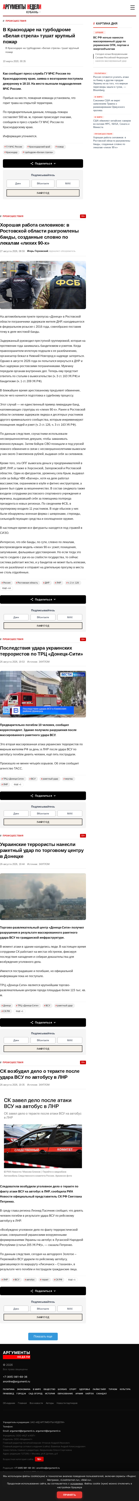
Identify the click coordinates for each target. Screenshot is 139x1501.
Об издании (9, 1403)
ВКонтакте (43, 183)
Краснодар (11, 152)
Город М (21, 1393)
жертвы (68, 779)
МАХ (68, 183)
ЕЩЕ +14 (6, 588)
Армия (79, 1393)
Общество (49, 1389)
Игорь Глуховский (37, 251)
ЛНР (58, 583)
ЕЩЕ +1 (17, 784)
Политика (8, 1389)
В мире (37, 1389)
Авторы (50, 1403)
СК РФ (6, 1011)
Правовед (8, 1393)
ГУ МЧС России (13, 147)
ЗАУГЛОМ (44, 661)
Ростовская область (27, 583)
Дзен (18, 183)
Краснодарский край (39, 147)
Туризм (113, 1389)
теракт (44, 1279)
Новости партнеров (67, 1403)
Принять (69, 1494)
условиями (76, 1483)
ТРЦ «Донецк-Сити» (13, 779)
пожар (60, 147)
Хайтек (89, 1393)
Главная (22, 1403)
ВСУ (33, 779)
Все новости (36, 1403)
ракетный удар (49, 779)
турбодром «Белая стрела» (38, 152)
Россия (6, 583)
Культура (125, 1389)
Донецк (6, 1005)
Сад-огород (36, 1393)
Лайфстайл (99, 1389)
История (50, 1393)
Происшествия (16, 21)
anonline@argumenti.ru (16, 1381)
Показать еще (43, 1336)
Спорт (73, 1389)
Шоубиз (62, 1389)
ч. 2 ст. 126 (72, 583)
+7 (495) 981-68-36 (15, 1376)
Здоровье (84, 1389)
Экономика (23, 1389)
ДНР (46, 583)
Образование (65, 1393)
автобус (30, 1279)
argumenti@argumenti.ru (22, 1431)
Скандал (101, 1393)
